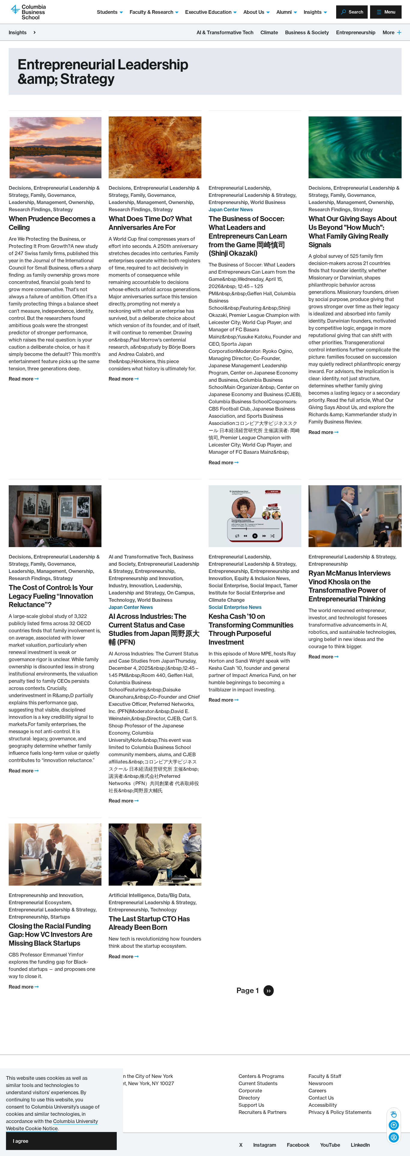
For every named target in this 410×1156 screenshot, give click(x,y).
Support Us (251, 1105)
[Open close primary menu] (34, 32)
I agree (20, 1141)
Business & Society (307, 32)
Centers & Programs (261, 1076)
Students (107, 12)
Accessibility (323, 1105)
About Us (253, 12)
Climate (269, 32)
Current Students (258, 1083)
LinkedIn (360, 1145)
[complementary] (394, 1125)
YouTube (330, 1145)
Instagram (264, 1145)
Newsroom (321, 1083)
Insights (313, 12)
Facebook (298, 1145)
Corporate (250, 1091)
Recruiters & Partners (262, 1112)
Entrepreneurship (355, 32)
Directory (249, 1098)
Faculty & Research (151, 12)
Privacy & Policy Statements (340, 1112)
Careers (317, 1091)
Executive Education (208, 12)
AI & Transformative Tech (225, 32)
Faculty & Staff (325, 1076)
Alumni (284, 12)
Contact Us (321, 1098)
